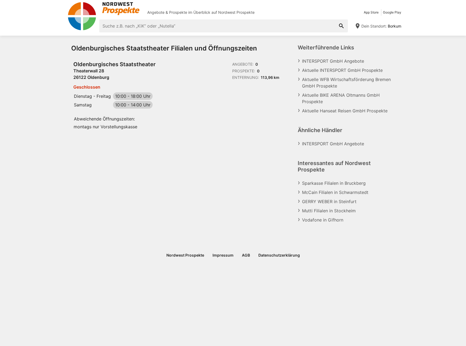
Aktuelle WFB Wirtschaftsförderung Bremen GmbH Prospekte (346, 83)
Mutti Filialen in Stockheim (329, 210)
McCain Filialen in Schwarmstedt (335, 192)
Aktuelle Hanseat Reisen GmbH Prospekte (345, 110)
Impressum (223, 255)
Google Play (392, 12)
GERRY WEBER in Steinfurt (329, 201)
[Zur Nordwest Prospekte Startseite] (103, 8)
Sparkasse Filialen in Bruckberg (334, 183)
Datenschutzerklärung (279, 255)
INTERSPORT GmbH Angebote (333, 61)
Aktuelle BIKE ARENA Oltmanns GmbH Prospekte (341, 98)
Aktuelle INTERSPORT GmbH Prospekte (342, 70)
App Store (371, 12)
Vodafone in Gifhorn (322, 220)
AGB (246, 255)
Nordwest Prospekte (236, 12)
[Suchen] (341, 25)
